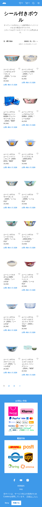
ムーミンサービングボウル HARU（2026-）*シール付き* (28, 72)
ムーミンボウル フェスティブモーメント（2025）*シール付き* (28, 279)
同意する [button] (16, 503)
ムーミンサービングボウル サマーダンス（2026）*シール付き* (10, 73)
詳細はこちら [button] (32, 497)
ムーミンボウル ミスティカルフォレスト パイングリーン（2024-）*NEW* (28, 363)
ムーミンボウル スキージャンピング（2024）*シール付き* (10, 362)
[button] (21, 3)
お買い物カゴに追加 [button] (10, 85)
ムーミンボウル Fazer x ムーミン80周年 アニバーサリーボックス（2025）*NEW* (10, 116)
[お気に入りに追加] (19, 69)
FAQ (21, 489)
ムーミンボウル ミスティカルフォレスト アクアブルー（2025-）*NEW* (28, 321)
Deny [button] (7, 503)
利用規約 (21, 486)
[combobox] (30, 41)
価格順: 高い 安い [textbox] (30, 41)
